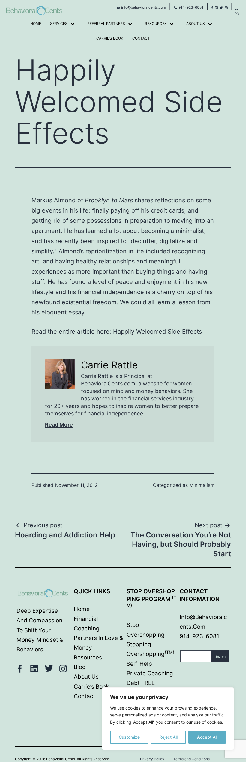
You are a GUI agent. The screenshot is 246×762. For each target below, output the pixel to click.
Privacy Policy (152, 759)
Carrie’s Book (109, 38)
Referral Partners (106, 23)
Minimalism (201, 485)
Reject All (168, 737)
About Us (195, 23)
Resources (156, 23)
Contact (141, 38)
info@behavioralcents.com (143, 7)
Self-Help (139, 663)
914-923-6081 (190, 7)
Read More (59, 424)
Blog (80, 667)
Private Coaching (150, 673)
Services (59, 23)
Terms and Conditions (191, 759)
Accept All (207, 737)
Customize (129, 737)
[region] (168, 718)
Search (220, 656)
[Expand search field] (237, 8)
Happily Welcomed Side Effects (157, 331)
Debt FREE (141, 683)
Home (35, 23)
